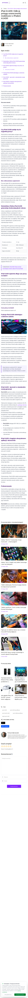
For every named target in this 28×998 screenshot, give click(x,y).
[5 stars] (10, 746)
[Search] (25, 2)
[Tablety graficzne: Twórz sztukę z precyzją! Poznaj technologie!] (14, 598)
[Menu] (23, 2)
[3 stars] (6, 746)
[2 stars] (4, 746)
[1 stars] (2, 746)
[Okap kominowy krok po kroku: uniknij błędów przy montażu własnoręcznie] (21, 689)
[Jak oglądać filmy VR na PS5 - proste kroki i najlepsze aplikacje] (7, 689)
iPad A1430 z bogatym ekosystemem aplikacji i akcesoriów (12, 82)
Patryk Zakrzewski (9, 43)
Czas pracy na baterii (9, 69)
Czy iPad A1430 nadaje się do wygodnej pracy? (13, 54)
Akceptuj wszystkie (20, 994)
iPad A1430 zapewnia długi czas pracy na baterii (13, 66)
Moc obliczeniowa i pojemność (11, 58)
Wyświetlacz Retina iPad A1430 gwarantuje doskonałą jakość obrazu (14, 62)
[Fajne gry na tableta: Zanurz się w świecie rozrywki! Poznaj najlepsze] (14, 621)
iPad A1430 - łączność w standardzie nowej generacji (14, 78)
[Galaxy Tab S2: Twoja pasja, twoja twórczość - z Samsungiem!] (14, 531)
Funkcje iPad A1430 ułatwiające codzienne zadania (13, 73)
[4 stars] (8, 746)
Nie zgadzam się (8, 994)
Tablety (5, 8)
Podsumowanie (7, 86)
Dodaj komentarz (14, 786)
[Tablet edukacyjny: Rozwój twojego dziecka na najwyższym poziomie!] (14, 576)
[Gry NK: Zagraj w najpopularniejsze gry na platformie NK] (21, 671)
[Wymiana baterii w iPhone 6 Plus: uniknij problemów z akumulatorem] (7, 671)
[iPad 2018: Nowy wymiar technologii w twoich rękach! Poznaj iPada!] (14, 643)
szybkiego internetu (22, 405)
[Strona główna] (1, 8)
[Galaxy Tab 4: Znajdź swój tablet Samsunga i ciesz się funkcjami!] (14, 553)
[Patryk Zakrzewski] (2, 44)
